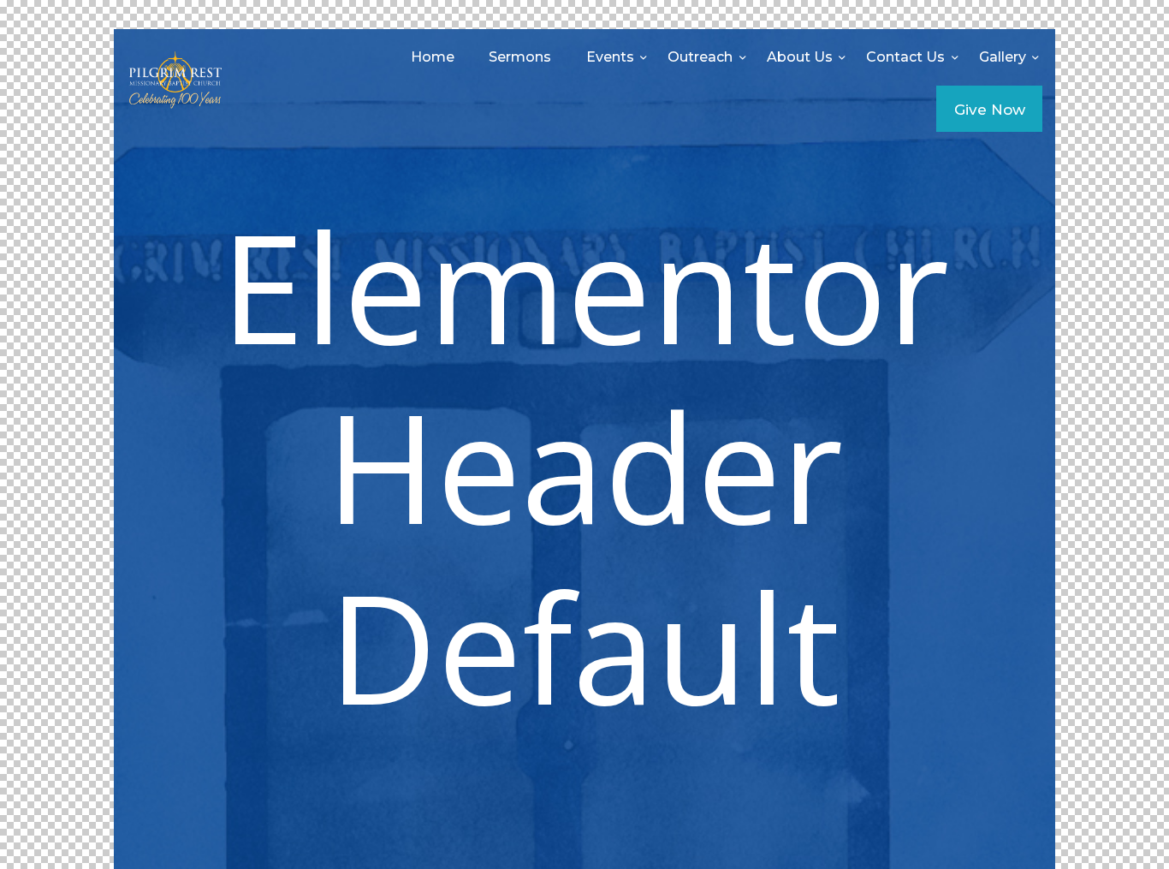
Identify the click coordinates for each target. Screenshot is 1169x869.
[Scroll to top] (1118, 828)
